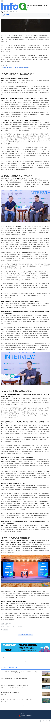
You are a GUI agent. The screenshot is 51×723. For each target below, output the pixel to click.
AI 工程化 (6, 629)
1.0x (47, 15)
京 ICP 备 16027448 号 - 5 (25, 713)
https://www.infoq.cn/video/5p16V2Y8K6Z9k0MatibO (15, 67)
